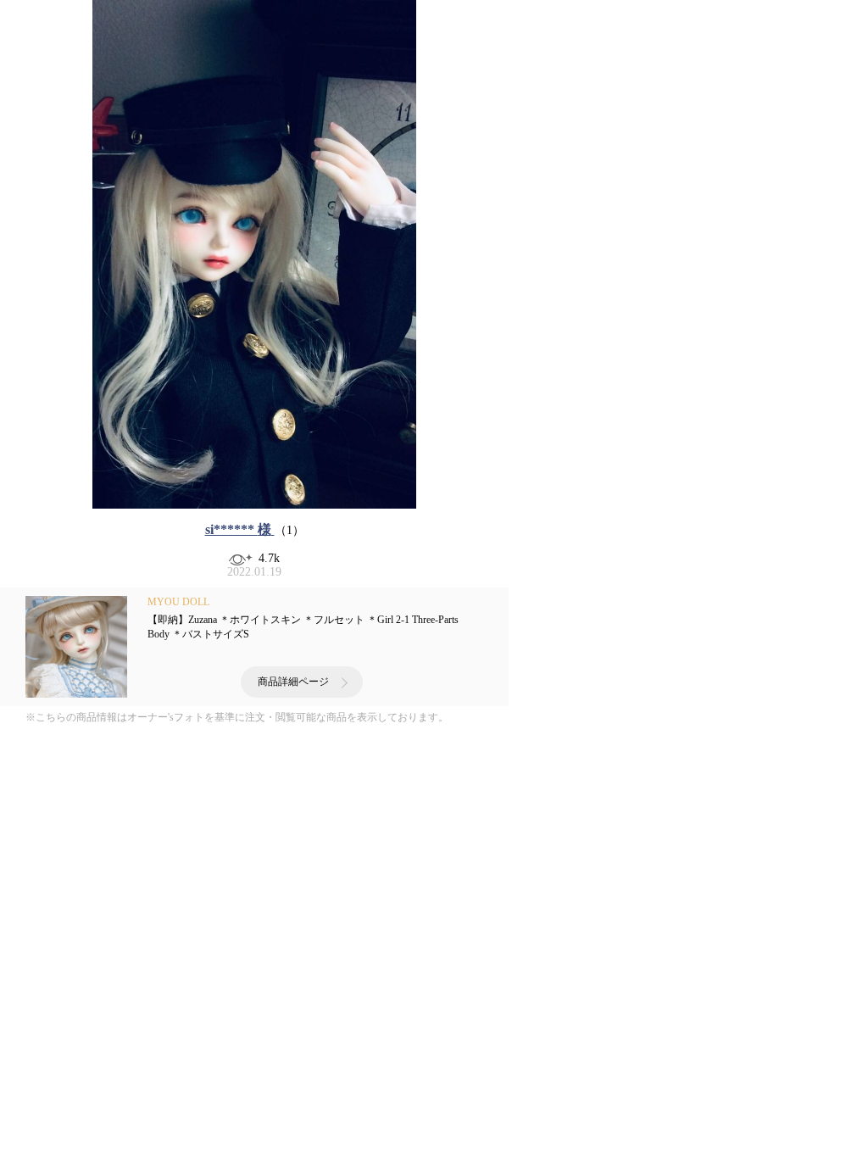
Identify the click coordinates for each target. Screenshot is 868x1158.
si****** (238, 529)
